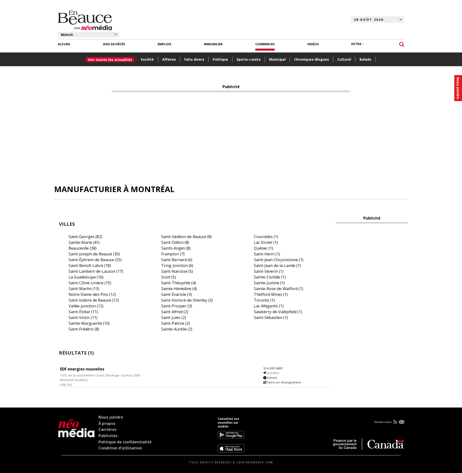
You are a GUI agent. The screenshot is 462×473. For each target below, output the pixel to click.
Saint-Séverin (268, 271)
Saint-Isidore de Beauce (94, 300)
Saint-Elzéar (83, 311)
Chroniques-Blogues (311, 59)
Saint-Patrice (175, 323)
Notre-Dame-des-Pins (92, 294)
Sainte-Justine (269, 282)
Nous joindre (110, 417)
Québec (263, 248)
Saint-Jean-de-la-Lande (277, 265)
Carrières (107, 429)
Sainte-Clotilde (270, 277)
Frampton (173, 254)
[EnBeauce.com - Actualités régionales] (85, 19)
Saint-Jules (173, 317)
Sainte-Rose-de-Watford (278, 288)
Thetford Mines (271, 294)
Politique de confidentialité (125, 442)
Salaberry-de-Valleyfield (278, 311)
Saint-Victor (83, 317)
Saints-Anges (176, 248)
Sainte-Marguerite (89, 323)
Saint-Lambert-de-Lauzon (96, 271)
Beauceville (82, 248)
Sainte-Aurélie (176, 329)
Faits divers (194, 59)
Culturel (344, 59)
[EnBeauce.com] (76, 434)
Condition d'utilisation (120, 448)
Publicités (107, 435)
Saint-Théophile (178, 282)
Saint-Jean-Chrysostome (278, 259)
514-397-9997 (272, 368)
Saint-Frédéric (84, 329)
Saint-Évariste (176, 294)
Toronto (264, 300)
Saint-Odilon (175, 242)
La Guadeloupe (86, 277)
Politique (220, 59)
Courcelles (266, 236)
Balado (365, 59)
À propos (106, 423)
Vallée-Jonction (86, 306)
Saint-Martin (84, 288)
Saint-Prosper (176, 306)
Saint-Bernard (176, 259)
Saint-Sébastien (271, 317)
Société (147, 59)
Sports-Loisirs (249, 59)
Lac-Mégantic (269, 306)
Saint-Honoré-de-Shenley (187, 300)
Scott (168, 277)
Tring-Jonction (177, 265)
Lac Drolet (266, 242)
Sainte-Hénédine (179, 288)
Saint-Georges (85, 236)
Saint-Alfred (174, 311)
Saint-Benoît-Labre (90, 265)
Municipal (277, 59)
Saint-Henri (267, 254)
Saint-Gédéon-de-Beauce (186, 236)
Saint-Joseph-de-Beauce (94, 254)
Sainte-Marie (84, 242)
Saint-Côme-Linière (90, 282)
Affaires (169, 59)
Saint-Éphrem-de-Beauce (95, 259)
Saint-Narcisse (177, 271)
